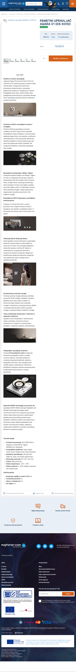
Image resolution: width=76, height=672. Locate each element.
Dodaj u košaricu (60, 58)
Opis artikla (19, 75)
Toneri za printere (14, 9)
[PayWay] (28, 622)
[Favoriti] (67, 4)
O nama (3, 566)
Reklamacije (42, 577)
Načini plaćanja (6, 585)
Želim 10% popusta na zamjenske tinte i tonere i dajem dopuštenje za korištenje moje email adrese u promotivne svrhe (58, 601)
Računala (66, 9)
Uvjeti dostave (5, 572)
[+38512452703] (58, 3)
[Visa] (46, 622)
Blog (40, 566)
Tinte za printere (29, 9)
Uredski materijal (43, 9)
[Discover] (55, 622)
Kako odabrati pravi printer (47, 574)
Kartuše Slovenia (44, 582)
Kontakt (3, 569)
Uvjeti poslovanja (6, 574)
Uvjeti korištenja (6, 629)
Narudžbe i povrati (7, 582)
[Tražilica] (40, 4)
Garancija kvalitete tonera (47, 569)
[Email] (51, 546)
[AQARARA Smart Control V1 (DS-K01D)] (17, 3)
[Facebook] (38, 546)
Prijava (68, 594)
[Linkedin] (45, 546)
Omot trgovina (43, 580)
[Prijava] (63, 4)
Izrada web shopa (7, 632)
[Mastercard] (37, 622)
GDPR (3, 580)
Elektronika (56, 9)
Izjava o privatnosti (7, 577)
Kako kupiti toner (44, 572)
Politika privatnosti (59, 628)
